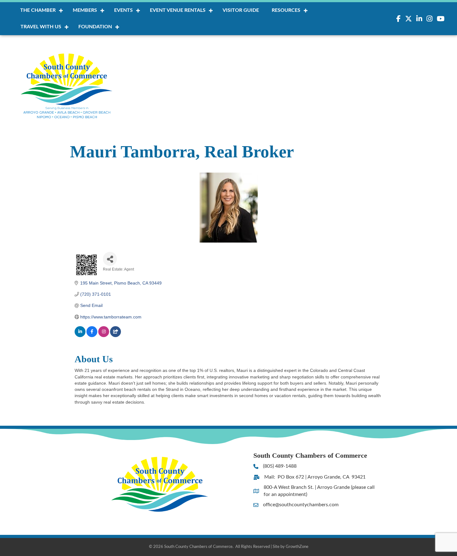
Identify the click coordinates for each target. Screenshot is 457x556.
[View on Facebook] (91, 335)
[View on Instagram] (103, 335)
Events (123, 10)
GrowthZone (297, 547)
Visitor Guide (241, 10)
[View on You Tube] (115, 335)
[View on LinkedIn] (80, 335)
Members (85, 10)
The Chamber (38, 10)
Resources (286, 10)
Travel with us (41, 26)
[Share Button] (110, 259)
